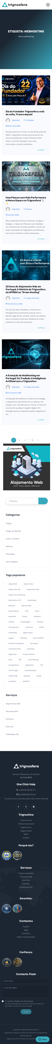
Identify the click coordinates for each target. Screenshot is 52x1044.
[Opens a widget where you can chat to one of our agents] (42, 1039)
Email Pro (9, 727)
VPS (41, 665)
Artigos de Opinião (32, 298)
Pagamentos (26, 827)
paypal (11, 638)
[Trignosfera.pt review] (6, 855)
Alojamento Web (33, 589)
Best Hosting (26, 606)
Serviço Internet (28, 654)
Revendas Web (12, 711)
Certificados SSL (12, 734)
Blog (26, 930)
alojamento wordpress (16, 595)
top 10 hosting (33, 660)
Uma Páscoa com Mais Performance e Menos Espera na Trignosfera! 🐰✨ (26, 200)
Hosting (40, 622)
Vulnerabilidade (30, 670)
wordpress (12, 681)
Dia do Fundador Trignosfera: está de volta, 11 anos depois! (25, 113)
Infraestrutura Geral (26, 824)
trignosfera (29, 665)
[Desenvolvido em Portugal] (17, 908)
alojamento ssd (14, 589)
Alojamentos (28, 584)
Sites (10, 660)
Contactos (26, 933)
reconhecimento (14, 649)
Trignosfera (16, 120)
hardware (37, 616)
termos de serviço (20, 1006)
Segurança (12, 654)
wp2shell (26, 681)
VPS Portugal (13, 670)
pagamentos (28, 633)
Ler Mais (40, 150)
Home (20, 36)
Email (37, 611)
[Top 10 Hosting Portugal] (17, 962)
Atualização (32, 600)
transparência (13, 665)
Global (24, 616)
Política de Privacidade (26, 937)
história (11, 622)
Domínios (10, 719)
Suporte (26, 926)
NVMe (41, 627)
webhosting (12, 676)
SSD (20, 660)
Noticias (29, 209)
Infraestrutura (13, 627)
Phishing (23, 638)
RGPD (26, 834)
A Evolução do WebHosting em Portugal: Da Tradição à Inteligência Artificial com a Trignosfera (26, 378)
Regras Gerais (26, 831)
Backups (11, 606)
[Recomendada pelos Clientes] (7, 962)
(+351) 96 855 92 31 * (27, 790)
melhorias (29, 627)
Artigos (8, 523)
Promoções (30, 120)
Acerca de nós (26, 820)
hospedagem (26, 622)
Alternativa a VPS (14, 600)
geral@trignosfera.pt (27, 794)
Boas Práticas (13, 611)
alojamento (12, 584)
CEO (26, 611)
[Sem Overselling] (6, 908)
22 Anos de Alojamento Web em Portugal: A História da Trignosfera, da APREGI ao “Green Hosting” (26, 289)
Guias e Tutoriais (12, 539)
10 (32, 440)
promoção (34, 643)
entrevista (12, 616)
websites (27, 676)
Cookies (26, 838)
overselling (12, 633)
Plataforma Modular (16, 643)
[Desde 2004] (17, 855)
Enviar (26, 1012)
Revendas (30, 649)
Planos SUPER (38, 638)
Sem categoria (12, 562)
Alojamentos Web (13, 704)
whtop (39, 676)
